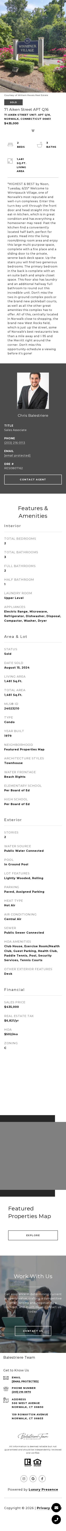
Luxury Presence (43, 1489)
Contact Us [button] (33, 1330)
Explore (33, 1235)
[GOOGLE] (33, 1478)
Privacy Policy (49, 1508)
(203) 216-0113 (14, 442)
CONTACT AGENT (33, 479)
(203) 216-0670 (21, 1391)
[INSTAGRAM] (23, 1478)
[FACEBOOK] (42, 1478)
